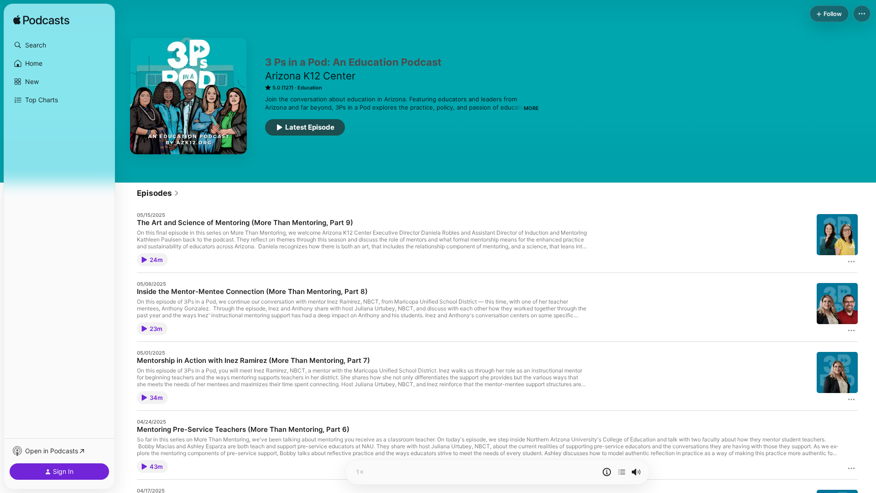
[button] (59, 45)
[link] (158, 193)
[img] (41, 20)
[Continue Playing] (621, 472)
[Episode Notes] (606, 472)
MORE (531, 108)
